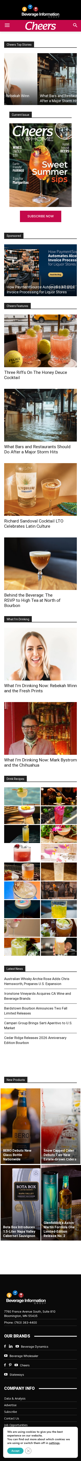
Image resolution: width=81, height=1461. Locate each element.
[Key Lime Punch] (22, 890)
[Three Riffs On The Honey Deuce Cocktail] (40, 340)
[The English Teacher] (59, 853)
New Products (16, 1080)
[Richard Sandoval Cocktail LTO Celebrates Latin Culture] (40, 489)
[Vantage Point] (22, 834)
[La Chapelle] (59, 796)
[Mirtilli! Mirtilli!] (22, 815)
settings (54, 1443)
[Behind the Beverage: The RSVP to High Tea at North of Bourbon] (40, 563)
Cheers (24, 1365)
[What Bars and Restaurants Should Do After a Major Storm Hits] (40, 79)
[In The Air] (59, 872)
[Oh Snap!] (22, 947)
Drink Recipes (15, 779)
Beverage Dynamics (34, 1346)
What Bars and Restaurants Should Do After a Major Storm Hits (37, 449)
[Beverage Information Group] (40, 11)
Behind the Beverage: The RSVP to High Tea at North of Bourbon (32, 600)
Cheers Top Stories (19, 44)
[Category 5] (59, 815)
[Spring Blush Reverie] (22, 928)
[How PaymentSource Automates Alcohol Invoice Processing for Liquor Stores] (40, 270)
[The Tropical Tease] (59, 834)
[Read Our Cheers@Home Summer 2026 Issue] (40, 165)
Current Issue (20, 114)
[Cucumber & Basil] (22, 796)
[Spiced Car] (59, 947)
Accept (15, 1450)
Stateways (17, 1374)
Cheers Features (17, 306)
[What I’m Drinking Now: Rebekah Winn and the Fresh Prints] (40, 654)
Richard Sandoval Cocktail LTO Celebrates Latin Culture (33, 524)
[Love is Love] (22, 909)
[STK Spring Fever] (59, 928)
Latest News (15, 968)
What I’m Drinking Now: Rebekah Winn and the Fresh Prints (40, 688)
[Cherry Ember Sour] (22, 853)
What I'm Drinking (18, 619)
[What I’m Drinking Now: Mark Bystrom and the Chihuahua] (40, 728)
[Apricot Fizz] (22, 872)
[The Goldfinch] (59, 909)
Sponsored (14, 235)
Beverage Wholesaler (24, 1356)
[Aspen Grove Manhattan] (59, 890)
